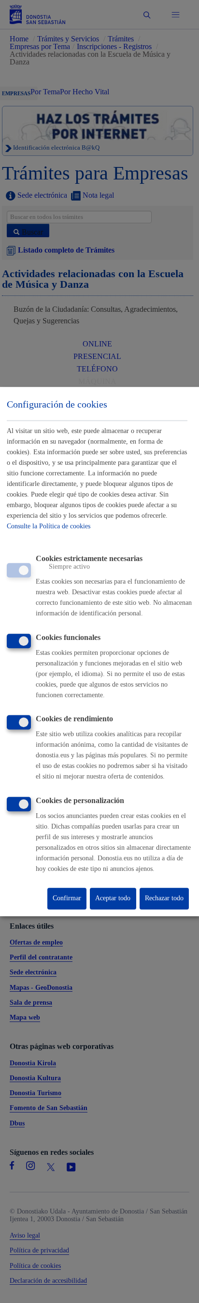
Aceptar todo (112, 898)
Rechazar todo (164, 898)
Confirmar (67, 898)
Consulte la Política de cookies (48, 526)
